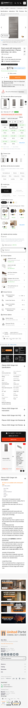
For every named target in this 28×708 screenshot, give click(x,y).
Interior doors (13, 8)
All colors (4, 202)
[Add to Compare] (24, 51)
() (8, 73)
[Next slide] (26, 102)
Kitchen (15, 173)
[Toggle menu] (24, 3)
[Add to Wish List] (24, 48)
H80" (10, 121)
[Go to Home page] (6, 3)
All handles (6, 190)
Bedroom (9, 402)
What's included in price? (19, 68)
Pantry (23, 176)
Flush (14, 398)
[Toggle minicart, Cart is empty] (18, 3)
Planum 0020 (6, 458)
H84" (15, 121)
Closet (7, 404)
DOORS (6, 8)
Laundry (4, 404)
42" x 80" (4, 391)
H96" (21, 121)
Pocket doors (19, 8)
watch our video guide (13, 118)
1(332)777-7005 (6, 684)
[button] (7, 350)
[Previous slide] (26, 104)
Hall (10, 404)
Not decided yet (6, 173)
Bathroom (4, 402)
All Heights (4, 121)
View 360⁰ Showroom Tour (7, 643)
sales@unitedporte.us (7, 686)
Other (21, 179)
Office (10, 176)
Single (14, 373)
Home (2, 8)
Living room (16, 176)
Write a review (13, 73)
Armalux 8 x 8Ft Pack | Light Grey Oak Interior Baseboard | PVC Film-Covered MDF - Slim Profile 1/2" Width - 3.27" (20, 458)
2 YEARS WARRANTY (6, 333)
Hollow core (16, 384)
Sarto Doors (21, 91)
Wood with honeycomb (7, 387)
